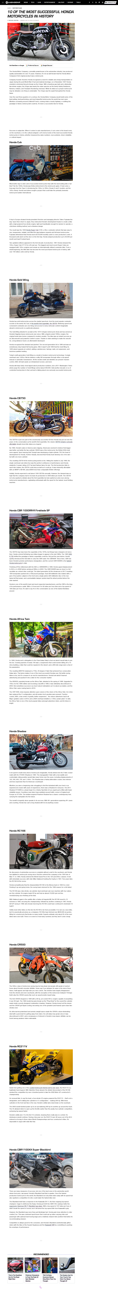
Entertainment (49, 2)
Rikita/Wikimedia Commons (66, 867)
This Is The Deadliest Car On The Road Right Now (15, 1277)
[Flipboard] (99, 2)
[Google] (96, 2)
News (26, 2)
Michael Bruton (13, 20)
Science (70, 2)
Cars (39, 2)
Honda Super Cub (32, 230)
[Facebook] (89, 2)
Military (61, 2)
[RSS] (102, 2)
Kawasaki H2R (50, 1225)
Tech (32, 2)
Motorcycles (17, 8)
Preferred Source (33, 65)
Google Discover (47, 65)
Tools (78, 2)
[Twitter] (92, 2)
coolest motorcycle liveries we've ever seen (44, 1088)
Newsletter (111, 2)
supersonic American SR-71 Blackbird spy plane (25, 1206)
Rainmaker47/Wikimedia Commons (64, 981)
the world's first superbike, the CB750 (44, 324)
